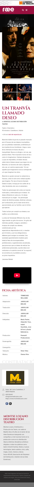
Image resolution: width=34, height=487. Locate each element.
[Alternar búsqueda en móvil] (23, 10)
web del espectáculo (15, 134)
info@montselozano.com (14, 396)
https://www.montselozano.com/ (16, 398)
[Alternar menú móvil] (27, 10)
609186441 (9, 394)
